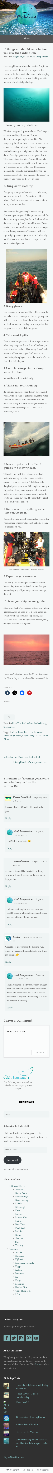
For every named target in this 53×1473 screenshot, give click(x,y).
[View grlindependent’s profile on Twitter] (14, 1338)
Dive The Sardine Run (22, 723)
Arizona (19, 1189)
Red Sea (19, 1231)
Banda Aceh (21, 1193)
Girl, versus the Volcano (27, 1432)
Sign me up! (12, 1160)
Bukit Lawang (21, 1200)
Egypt (18, 1266)
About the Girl (22, 1402)
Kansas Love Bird (22, 797)
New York (20, 1224)
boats (20, 732)
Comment (39, 1052)
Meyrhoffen (21, 1217)
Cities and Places (17, 1186)
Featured (38, 732)
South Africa (9, 727)
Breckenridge (21, 1196)
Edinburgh (20, 1207)
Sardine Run (9, 735)
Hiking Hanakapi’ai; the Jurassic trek (30, 762)
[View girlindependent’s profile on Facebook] (7, 1338)
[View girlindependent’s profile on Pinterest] (29, 1338)
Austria (18, 1252)
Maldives (19, 1283)
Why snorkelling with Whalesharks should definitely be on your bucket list (32, 1443)
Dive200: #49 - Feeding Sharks (30, 1417)
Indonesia (19, 1273)
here (37, 1364)
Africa (14, 732)
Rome (18, 1235)
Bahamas (19, 1256)
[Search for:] (26, 1114)
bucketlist (28, 732)
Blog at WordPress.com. (14, 1457)
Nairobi (19, 1221)
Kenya (18, 1280)
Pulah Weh (20, 1228)
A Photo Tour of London (27, 1424)
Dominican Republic (24, 1263)
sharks (38, 735)
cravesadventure (21, 861)
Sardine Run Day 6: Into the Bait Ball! (23, 757)
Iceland (18, 1269)
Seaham (19, 1238)
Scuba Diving (40, 723)
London (19, 1214)
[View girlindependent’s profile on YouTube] (36, 1338)
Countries (14, 1249)
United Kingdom (22, 1290)
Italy (17, 1276)
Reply (8, 818)
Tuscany (19, 1245)
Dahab (18, 1203)
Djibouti (19, 1259)
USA (17, 1294)
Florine (16, 937)
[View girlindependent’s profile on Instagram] (21, 1338)
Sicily (17, 1242)
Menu (27, 38)
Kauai (17, 1210)
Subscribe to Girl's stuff (16, 1126)
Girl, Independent (39, 56)
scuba (18, 735)
